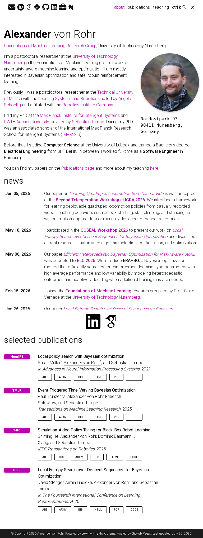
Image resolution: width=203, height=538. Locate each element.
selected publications (43, 340)
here (154, 168)
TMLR (16, 390)
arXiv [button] (63, 377)
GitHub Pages (141, 533)
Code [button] (134, 377)
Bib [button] (80, 377)
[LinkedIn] (54, 7)
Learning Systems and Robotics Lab (71, 98)
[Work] (62, 7)
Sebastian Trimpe (88, 121)
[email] (11, 7)
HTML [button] (98, 377)
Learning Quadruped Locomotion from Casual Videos (118, 193)
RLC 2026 (86, 260)
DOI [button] (61, 457)
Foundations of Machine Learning (98, 290)
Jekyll (85, 533)
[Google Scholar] (28, 7)
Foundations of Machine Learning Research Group (50, 45)
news (14, 181)
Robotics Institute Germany (87, 104)
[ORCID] (20, 7)
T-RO (17, 430)
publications (139, 7)
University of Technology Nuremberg (106, 297)
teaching (161, 7)
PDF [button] (116, 377)
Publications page (77, 168)
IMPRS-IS (71, 134)
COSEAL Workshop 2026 (104, 230)
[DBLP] (70, 7)
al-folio (101, 533)
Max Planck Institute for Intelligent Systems (80, 115)
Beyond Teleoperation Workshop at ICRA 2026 (100, 199)
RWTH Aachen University (26, 121)
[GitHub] (45, 7)
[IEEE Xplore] (36, 7)
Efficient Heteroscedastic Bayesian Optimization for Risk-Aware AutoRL (129, 254)
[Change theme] (191, 5)
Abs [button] (44, 377)
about (120, 7)
